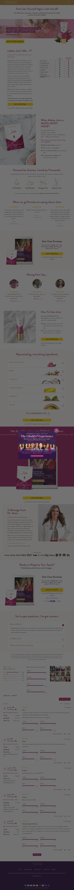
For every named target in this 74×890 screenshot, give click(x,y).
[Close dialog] (56, 430)
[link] (37, 445)
